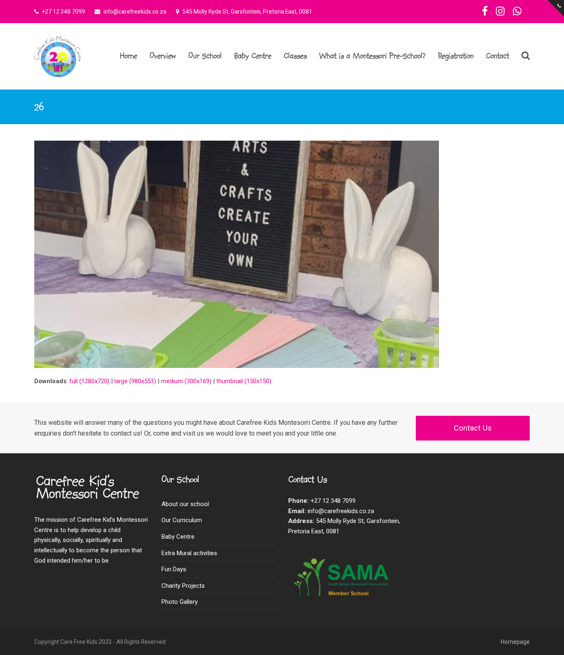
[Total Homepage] (90, 499)
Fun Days (173, 569)
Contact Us (473, 428)
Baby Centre (177, 536)
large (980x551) (135, 381)
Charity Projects (183, 585)
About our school (185, 504)
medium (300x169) (186, 381)
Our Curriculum (181, 520)
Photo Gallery (179, 602)
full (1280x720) (89, 381)
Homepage (515, 642)
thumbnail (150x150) (243, 381)
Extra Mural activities (189, 553)
